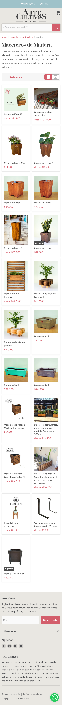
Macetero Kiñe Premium (11, 295)
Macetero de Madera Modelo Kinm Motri (14, 426)
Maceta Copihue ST (14, 573)
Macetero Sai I (41, 336)
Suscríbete (50, 620)
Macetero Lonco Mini (15, 163)
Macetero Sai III (42, 385)
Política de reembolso (32, 694)
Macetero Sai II (11, 385)
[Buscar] (56, 27)
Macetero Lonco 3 (13, 202)
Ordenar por (16, 77)
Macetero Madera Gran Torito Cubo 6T (14, 475)
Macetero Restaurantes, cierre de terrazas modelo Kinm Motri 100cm (46, 429)
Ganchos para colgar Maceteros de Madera (45, 524)
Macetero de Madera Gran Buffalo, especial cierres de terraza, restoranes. (45, 478)
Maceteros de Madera (22, 37)
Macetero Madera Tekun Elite (43, 114)
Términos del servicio (11, 694)
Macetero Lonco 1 (43, 248)
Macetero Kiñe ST (13, 114)
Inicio (4, 37)
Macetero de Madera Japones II (14, 344)
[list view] (55, 77)
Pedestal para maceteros (11, 524)
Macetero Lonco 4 (43, 202)
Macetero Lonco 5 (13, 248)
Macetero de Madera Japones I (45, 295)
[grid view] (48, 77)
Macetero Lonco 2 (43, 163)
